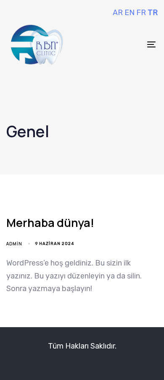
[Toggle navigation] (131, 44)
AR (118, 12)
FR (141, 12)
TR (153, 12)
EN (129, 12)
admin (14, 244)
